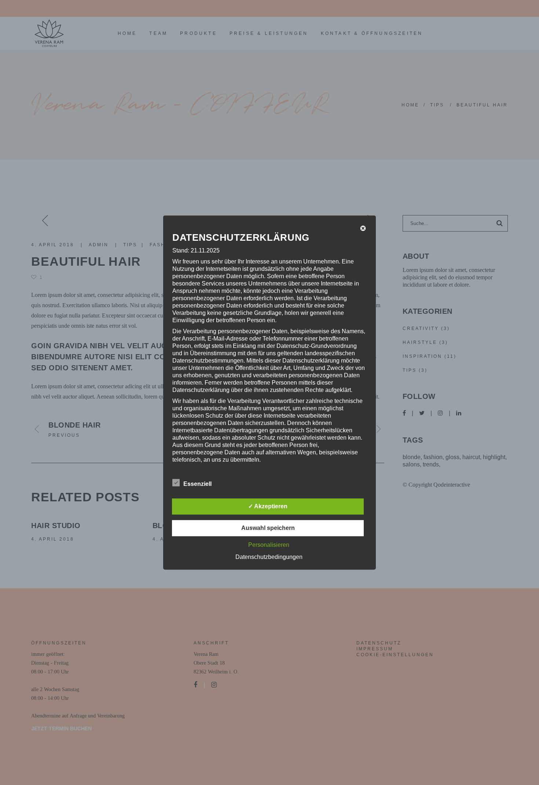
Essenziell (197, 484)
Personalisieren (268, 545)
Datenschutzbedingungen (268, 557)
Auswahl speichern (268, 528)
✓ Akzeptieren (267, 506)
